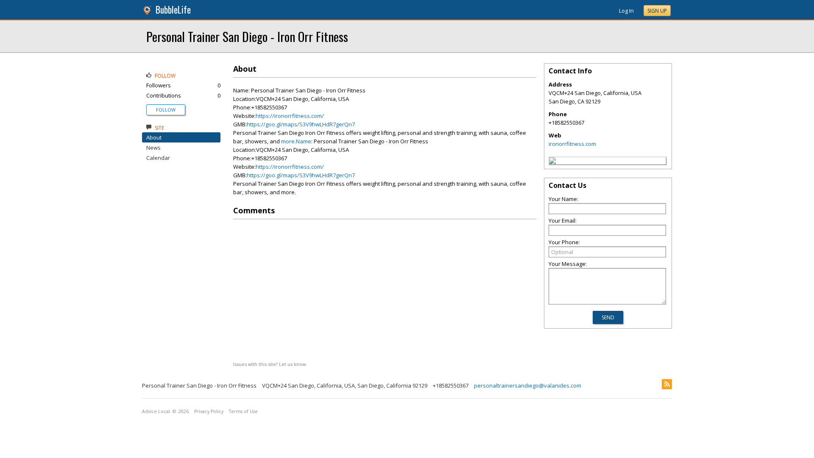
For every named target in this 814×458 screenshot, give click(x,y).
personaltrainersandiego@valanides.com (527, 385)
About (154, 137)
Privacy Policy (208, 411)
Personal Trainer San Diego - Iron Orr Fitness (247, 36)
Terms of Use (243, 411)
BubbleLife (173, 9)
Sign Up (657, 10)
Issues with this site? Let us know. (270, 364)
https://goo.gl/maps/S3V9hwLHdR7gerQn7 (301, 124)
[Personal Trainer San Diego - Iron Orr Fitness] (552, 162)
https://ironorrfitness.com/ (290, 116)
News (153, 147)
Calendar (158, 158)
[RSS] (667, 384)
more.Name (296, 141)
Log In (626, 10)
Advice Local (156, 411)
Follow (166, 109)
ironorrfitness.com (572, 144)
